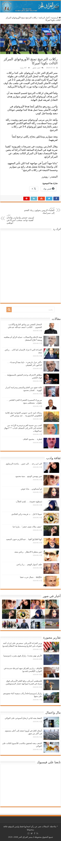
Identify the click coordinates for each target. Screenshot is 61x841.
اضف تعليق (36, 68)
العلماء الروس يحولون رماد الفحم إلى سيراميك (39, 210)
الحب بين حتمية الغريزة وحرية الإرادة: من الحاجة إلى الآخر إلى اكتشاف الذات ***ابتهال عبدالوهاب (23, 428)
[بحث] (9, 309)
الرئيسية (55, 17)
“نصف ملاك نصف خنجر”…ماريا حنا (27, 527)
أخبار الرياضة (44, 17)
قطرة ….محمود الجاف (32, 439)
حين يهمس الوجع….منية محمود (28, 476)
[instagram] (28, 833)
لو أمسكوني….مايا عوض (31, 489)
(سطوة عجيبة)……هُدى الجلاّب (29, 501)
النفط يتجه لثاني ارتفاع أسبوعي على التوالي (23, 718)
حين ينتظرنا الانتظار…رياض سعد (28, 552)
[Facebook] (35, 833)
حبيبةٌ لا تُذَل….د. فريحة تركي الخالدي (26, 514)
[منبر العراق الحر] (30, 6)
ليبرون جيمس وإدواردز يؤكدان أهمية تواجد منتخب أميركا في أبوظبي (20, 219)
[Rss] (37, 833)
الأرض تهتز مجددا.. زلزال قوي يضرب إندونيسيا (22, 656)
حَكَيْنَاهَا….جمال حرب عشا (31, 577)
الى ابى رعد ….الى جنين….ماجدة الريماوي (24, 463)
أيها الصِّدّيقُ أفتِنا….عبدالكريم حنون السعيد (24, 539)
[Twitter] (31, 833)
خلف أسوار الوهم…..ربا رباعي (29, 564)
